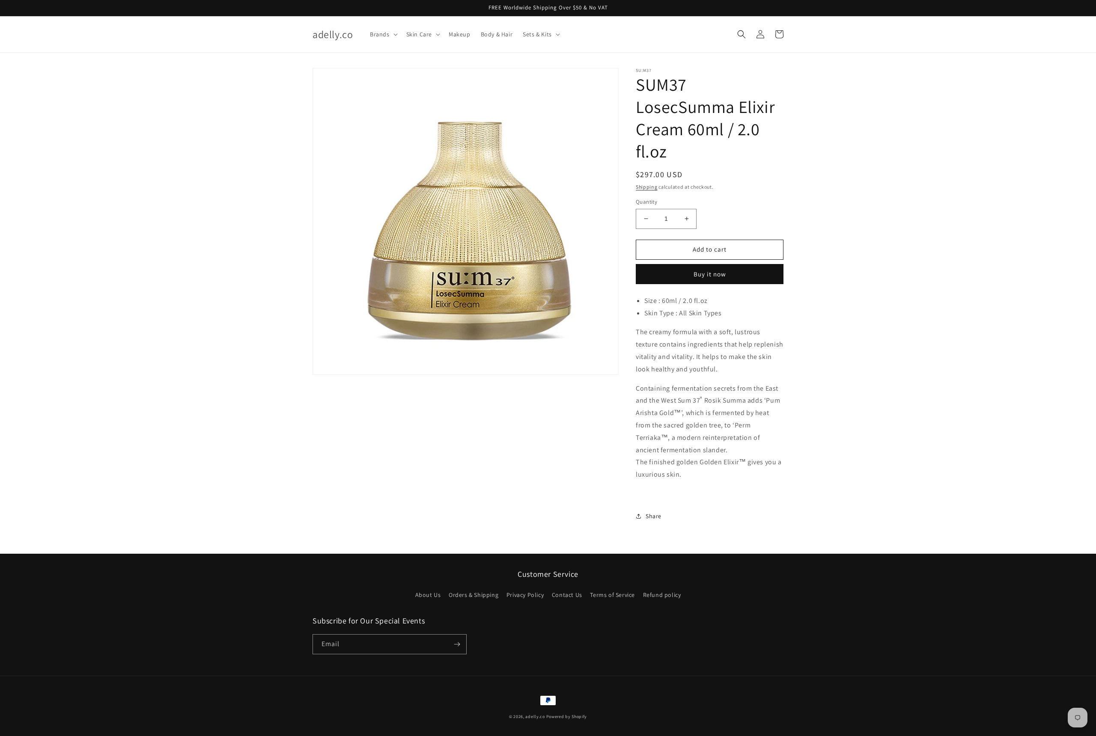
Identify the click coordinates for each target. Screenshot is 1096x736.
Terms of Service (612, 595)
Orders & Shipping (473, 595)
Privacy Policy (525, 595)
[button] (383, 34)
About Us (428, 595)
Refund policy (662, 595)
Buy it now (710, 274)
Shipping (647, 187)
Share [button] (653, 516)
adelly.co (535, 716)
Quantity (646, 201)
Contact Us (567, 595)
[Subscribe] (456, 644)
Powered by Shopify (566, 716)
